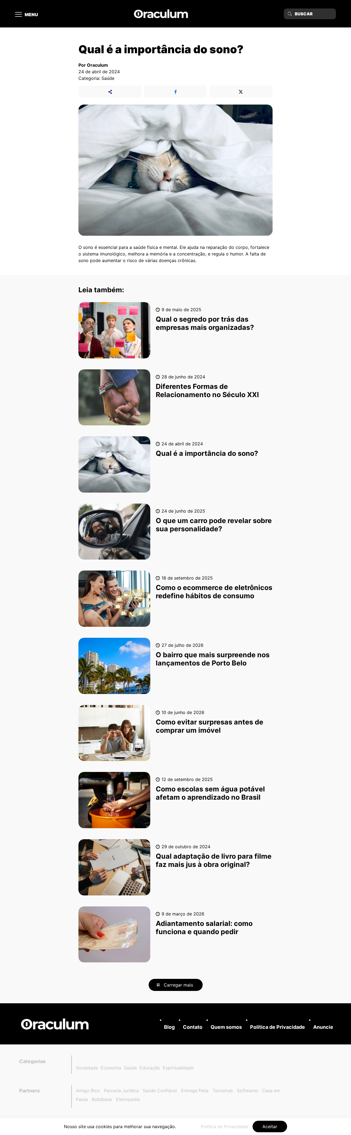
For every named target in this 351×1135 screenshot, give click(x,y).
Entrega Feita (194, 1090)
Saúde (130, 1068)
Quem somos (226, 1027)
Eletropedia (128, 1099)
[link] (55, 1024)
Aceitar (269, 1126)
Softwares (247, 1090)
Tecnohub (223, 1090)
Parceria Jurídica (121, 1090)
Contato (192, 1027)
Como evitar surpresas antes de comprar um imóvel (209, 726)
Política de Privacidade (277, 1027)
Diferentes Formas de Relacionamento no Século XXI (207, 390)
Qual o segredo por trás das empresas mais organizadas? (205, 323)
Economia (111, 1068)
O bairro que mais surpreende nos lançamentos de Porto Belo (213, 659)
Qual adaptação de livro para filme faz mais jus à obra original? (213, 860)
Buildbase (102, 1099)
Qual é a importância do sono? (207, 453)
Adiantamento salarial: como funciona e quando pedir (204, 927)
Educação (150, 1068)
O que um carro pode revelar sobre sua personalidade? (214, 524)
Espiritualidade (178, 1068)
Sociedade (87, 1068)
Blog (169, 1027)
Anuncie (323, 1027)
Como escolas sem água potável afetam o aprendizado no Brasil (210, 793)
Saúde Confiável (160, 1090)
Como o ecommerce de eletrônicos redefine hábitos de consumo (214, 591)
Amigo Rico (88, 1090)
